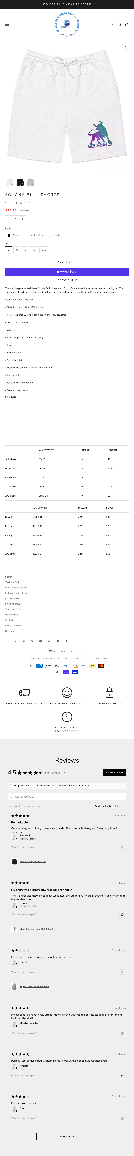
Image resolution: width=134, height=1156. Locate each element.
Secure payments (109, 703)
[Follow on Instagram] (23, 641)
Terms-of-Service (14, 609)
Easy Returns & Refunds (67, 703)
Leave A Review (13, 625)
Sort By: (100, 806)
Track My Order (13, 582)
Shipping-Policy (13, 603)
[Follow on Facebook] (6, 641)
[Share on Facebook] (16, 203)
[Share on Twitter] (21, 203)
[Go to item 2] (20, 182)
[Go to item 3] (30, 182)
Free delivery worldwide (24, 703)
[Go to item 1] (9, 182)
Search (8, 576)
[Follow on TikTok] (49, 641)
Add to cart (67, 262)
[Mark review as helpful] (122, 847)
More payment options (67, 279)
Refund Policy (12, 614)
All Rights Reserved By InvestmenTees (82, 658)
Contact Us (11, 620)
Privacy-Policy (12, 598)
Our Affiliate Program (16, 587)
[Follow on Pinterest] (32, 641)
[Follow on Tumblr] (66, 641)
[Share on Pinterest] (25, 203)
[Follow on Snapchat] (57, 641)
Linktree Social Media (16, 593)
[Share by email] (30, 203)
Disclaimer (10, 631)
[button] (65, 772)
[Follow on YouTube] (40, 641)
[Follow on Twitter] (15, 641)
